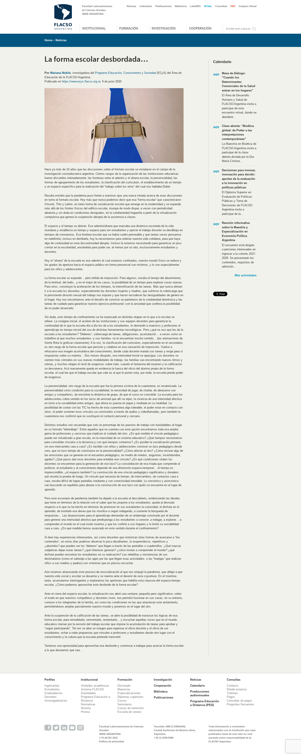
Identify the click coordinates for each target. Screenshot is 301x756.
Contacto (232, 685)
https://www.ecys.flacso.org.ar (81, 81)
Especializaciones (129, 693)
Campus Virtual (247, 6)
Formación (128, 28)
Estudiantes (52, 689)
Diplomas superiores (130, 696)
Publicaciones (163, 6)
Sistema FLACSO (92, 689)
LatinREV (195, 6)
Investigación (164, 28)
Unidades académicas (95, 685)
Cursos (121, 700)
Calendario (145, 6)
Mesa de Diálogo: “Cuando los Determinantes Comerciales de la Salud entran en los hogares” (238, 82)
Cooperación (200, 28)
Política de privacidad (111, 741)
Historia (86, 708)
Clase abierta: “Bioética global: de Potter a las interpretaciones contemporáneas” (238, 132)
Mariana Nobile (60, 72)
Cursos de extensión (130, 708)
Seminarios (124, 704)
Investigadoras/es (56, 700)
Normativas (88, 704)
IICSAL (208, 6)
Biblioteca (181, 6)
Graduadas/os (53, 693)
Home (48, 40)
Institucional (94, 28)
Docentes (51, 696)
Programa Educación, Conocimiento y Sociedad (125, 72)
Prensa (85, 711)
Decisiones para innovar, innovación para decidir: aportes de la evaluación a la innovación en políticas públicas (239, 179)
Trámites (232, 693)
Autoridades (88, 693)
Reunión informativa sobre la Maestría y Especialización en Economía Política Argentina (236, 231)
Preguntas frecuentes (240, 704)
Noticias (131, 6)
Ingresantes (52, 685)
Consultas (221, 6)
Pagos (231, 696)
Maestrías (123, 689)
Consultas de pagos (239, 700)
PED (232, 6)
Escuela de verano (129, 711)
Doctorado (123, 685)
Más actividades (245, 275)
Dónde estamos (237, 689)
